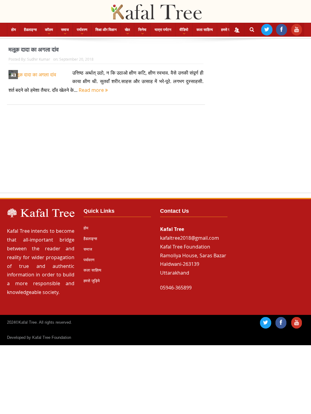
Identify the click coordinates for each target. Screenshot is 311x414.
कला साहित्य (205, 30)
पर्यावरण (82, 30)
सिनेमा (142, 30)
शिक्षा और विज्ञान (106, 30)
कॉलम (49, 30)
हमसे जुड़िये (228, 30)
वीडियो (183, 30)
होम (13, 30)
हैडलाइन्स (30, 30)
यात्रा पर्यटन (163, 30)
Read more (92, 90)
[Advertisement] (155, 154)
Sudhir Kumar (38, 59)
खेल (127, 30)
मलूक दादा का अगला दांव (34, 49)
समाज (65, 30)
